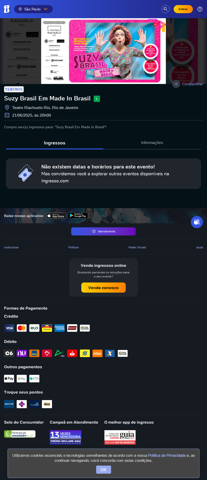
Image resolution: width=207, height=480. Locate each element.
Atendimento (106, 231)
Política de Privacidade (167, 455)
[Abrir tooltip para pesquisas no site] (166, 9)
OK (103, 469)
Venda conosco (103, 287)
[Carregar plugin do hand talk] (197, 222)
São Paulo (32, 9)
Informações (152, 142)
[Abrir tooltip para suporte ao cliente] (200, 9)
